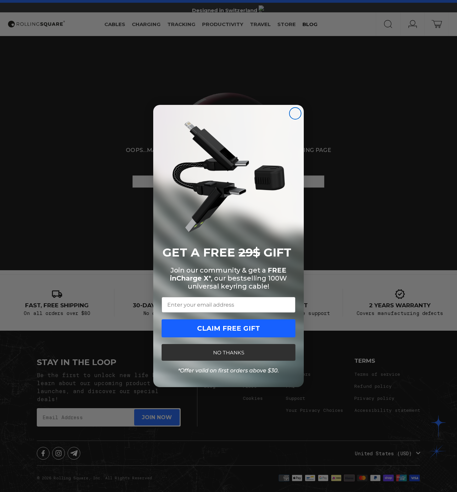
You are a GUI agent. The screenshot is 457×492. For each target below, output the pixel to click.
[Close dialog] (295, 113)
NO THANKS (228, 352)
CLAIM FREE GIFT (228, 328)
